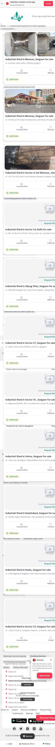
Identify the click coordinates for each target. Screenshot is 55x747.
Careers (14, 709)
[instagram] (27, 728)
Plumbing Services (38, 656)
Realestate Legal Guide (33, 538)
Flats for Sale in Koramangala (16, 369)
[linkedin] (34, 728)
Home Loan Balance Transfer (16, 482)
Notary (6, 667)
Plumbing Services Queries (15, 661)
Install (48, 3)
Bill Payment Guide (11, 538)
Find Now (27, 684)
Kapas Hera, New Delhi (17, 707)
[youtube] (40, 728)
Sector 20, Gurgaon (16, 702)
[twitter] (21, 728)
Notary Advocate (20, 667)
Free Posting (27, 699)
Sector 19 (12, 671)
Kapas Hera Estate (16, 676)
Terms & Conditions (29, 709)
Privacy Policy (45, 709)
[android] (19, 720)
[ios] (35, 720)
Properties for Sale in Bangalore (19, 426)
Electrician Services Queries (15, 656)
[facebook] (14, 728)
